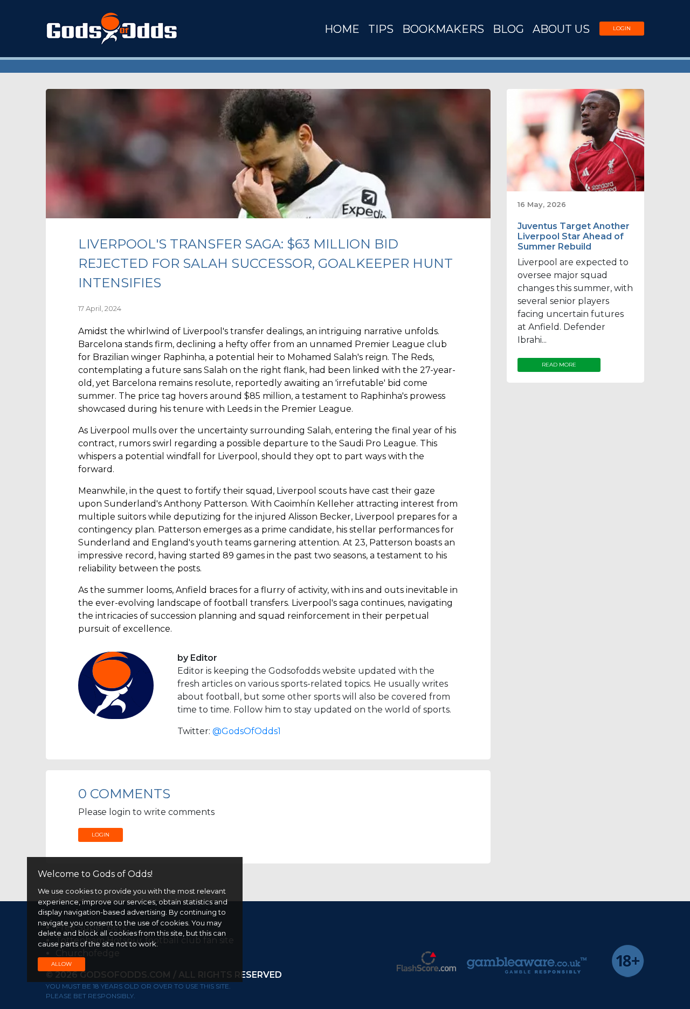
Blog (508, 29)
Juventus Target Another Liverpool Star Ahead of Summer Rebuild (574, 236)
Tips (381, 29)
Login (622, 28)
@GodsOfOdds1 (246, 731)
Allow (61, 963)
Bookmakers (443, 29)
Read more (559, 364)
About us (561, 29)
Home (342, 29)
